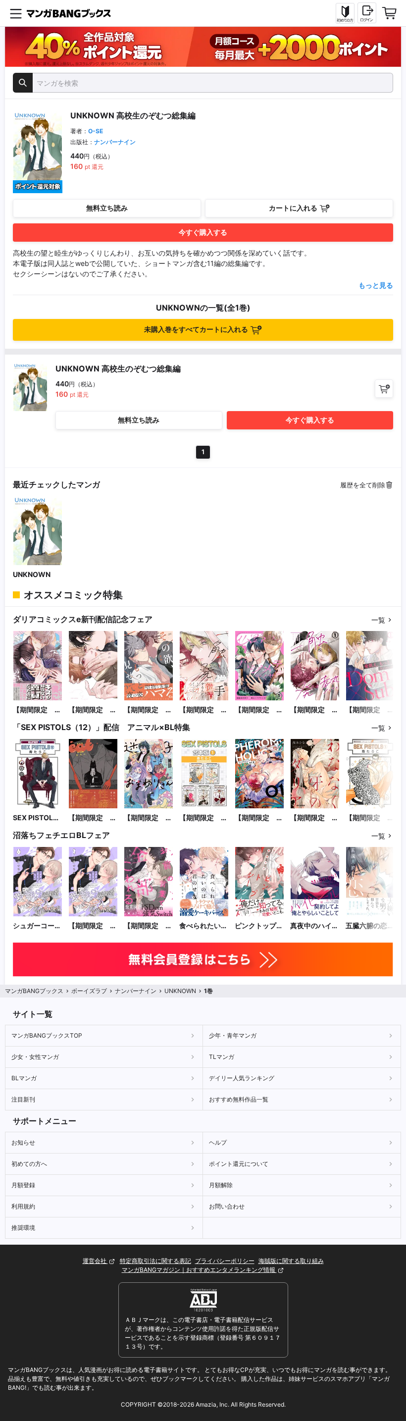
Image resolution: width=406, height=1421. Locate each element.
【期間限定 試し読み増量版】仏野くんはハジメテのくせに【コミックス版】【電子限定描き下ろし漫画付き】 (37, 710)
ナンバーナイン (115, 142)
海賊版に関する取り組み (291, 1260)
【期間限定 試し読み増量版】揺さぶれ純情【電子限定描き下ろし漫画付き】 (92, 710)
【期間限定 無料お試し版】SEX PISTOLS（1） (370, 818)
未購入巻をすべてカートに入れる (196, 329)
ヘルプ (218, 1142)
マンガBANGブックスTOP (46, 1035)
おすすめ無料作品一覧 (238, 1099)
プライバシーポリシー (224, 1260)
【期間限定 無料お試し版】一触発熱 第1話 (314, 710)
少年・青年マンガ (232, 1035)
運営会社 (95, 1260)
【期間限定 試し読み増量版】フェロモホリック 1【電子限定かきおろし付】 (259, 818)
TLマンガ (221, 1056)
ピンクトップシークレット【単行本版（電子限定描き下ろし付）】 (259, 926)
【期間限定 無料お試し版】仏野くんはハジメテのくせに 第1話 (259, 710)
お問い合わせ (227, 1206)
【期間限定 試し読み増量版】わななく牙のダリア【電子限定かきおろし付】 (314, 818)
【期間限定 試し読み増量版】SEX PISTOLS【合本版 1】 (203, 818)
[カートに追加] (384, 388)
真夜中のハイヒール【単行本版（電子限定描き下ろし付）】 (314, 926)
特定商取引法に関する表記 (155, 1260)
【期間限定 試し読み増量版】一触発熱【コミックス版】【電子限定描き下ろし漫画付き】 (203, 710)
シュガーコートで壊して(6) (37, 926)
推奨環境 (23, 1227)
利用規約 (23, 1206)
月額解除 (221, 1185)
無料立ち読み (107, 208)
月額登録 (23, 1185)
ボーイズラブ (89, 991)
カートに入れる (293, 208)
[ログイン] (367, 12)
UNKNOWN (32, 574)
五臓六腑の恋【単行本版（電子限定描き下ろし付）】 (370, 926)
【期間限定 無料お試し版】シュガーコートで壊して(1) (92, 926)
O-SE (95, 131)
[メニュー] (16, 13)
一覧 (378, 620)
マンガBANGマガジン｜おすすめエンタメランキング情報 (199, 1269)
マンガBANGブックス (34, 991)
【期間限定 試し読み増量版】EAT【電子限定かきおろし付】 (92, 818)
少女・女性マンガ (35, 1056)
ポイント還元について (238, 1163)
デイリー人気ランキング (241, 1078)
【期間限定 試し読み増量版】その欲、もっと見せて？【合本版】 (148, 710)
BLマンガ (24, 1078)
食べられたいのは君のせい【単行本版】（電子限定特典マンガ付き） (203, 926)
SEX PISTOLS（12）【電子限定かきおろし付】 (37, 818)
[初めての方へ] (345, 13)
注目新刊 (23, 1099)
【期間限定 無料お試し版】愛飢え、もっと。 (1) (370, 710)
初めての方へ (29, 1163)
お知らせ (23, 1142)
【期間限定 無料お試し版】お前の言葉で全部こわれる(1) (148, 926)
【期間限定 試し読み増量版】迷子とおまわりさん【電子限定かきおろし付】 (148, 818)
